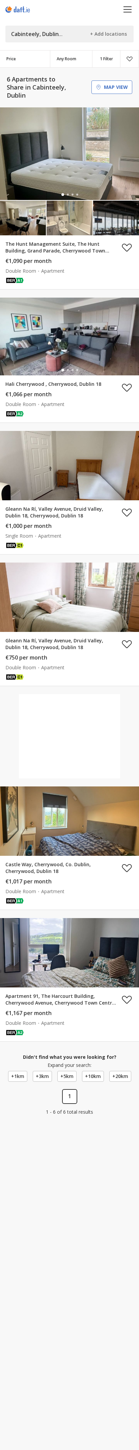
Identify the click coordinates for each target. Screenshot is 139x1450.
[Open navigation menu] (128, 9)
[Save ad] (127, 247)
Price (11, 59)
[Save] (129, 59)
